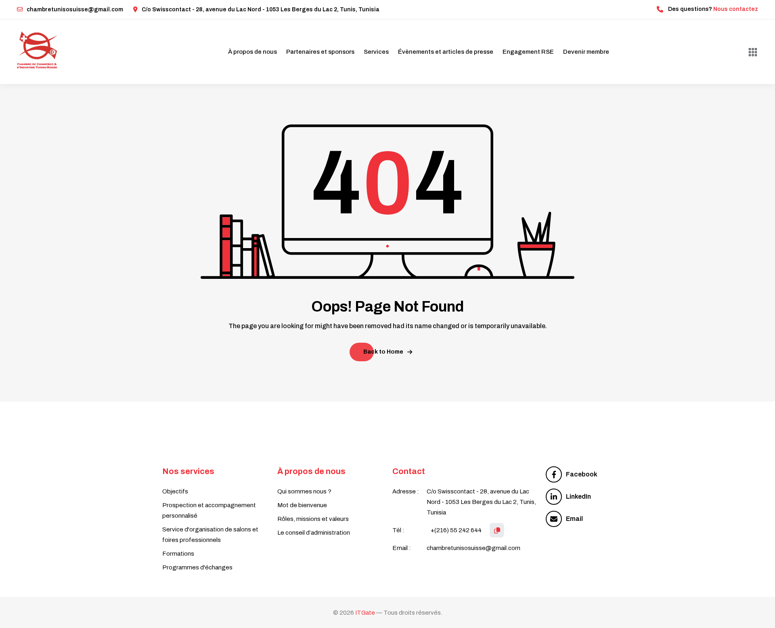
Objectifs (175, 491)
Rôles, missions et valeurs (313, 519)
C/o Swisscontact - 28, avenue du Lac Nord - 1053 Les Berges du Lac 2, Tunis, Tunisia (260, 9)
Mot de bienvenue (302, 505)
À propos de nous (252, 51)
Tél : (398, 530)
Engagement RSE (528, 51)
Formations (178, 553)
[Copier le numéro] (497, 530)
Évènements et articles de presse (445, 51)
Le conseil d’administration (313, 532)
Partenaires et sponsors (320, 51)
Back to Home (383, 352)
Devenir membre (586, 51)
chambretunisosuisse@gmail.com (75, 9)
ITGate (365, 612)
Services (376, 51)
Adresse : (405, 491)
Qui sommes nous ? (304, 491)
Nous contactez (735, 9)
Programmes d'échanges (197, 567)
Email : (401, 548)
